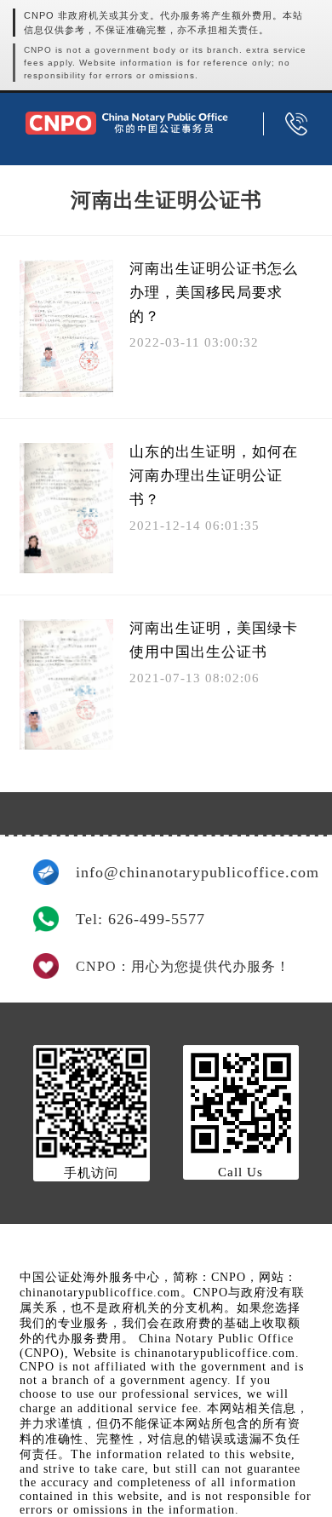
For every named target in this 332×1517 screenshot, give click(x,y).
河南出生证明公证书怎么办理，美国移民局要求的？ (213, 293)
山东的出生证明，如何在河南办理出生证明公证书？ (213, 476)
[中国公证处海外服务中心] (126, 123)
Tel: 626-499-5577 (140, 919)
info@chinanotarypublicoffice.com (187, 872)
